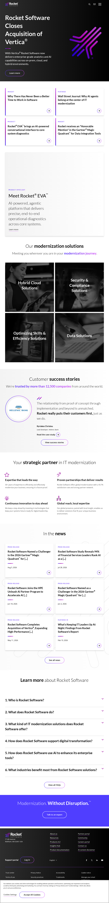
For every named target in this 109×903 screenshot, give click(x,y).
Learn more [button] (14, 73)
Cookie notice (86, 873)
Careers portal (84, 842)
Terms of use (10, 877)
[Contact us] (94, 4)
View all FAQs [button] (54, 785)
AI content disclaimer (86, 850)
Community (82, 838)
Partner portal (84, 834)
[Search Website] (89, 4)
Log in (27, 860)
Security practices (37, 877)
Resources (54, 838)
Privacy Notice (36, 873)
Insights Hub (55, 846)
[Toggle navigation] (99, 4)
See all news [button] (54, 660)
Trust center (10, 873)
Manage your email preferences (88, 878)
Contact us (82, 846)
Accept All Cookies (32, 894)
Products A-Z (55, 842)
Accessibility (60, 873)
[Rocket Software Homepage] (11, 4)
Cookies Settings (10, 894)
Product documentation (59, 850)
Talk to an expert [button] (54, 814)
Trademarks (60, 877)
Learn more (13, 229)
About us (53, 834)
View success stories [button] (54, 442)
